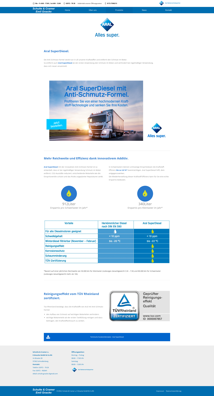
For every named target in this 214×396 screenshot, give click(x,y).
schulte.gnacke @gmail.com (47, 374)
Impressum (160, 391)
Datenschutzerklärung (173, 391)
